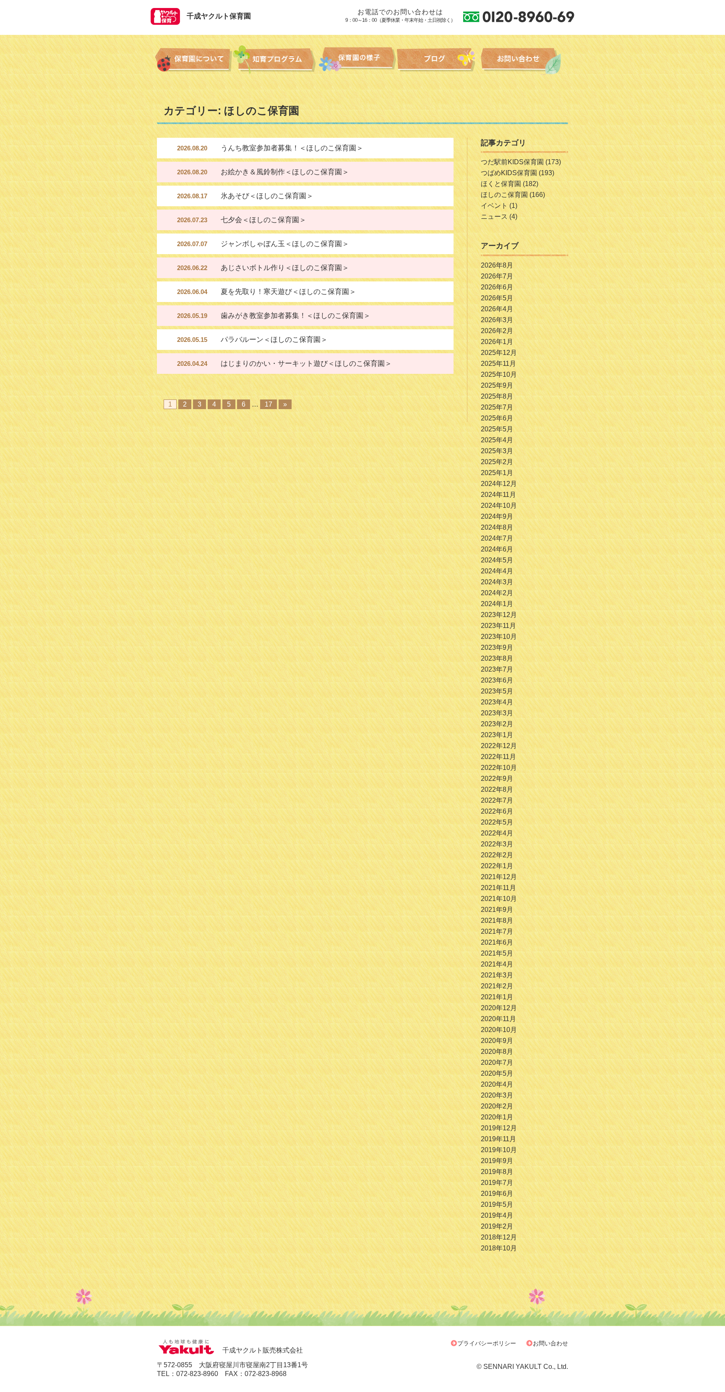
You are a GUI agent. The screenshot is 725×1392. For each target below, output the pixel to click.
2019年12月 (499, 1128)
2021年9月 (497, 909)
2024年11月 (498, 494)
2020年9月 (497, 1040)
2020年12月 (499, 1007)
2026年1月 (497, 341)
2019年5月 (497, 1204)
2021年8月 (497, 920)
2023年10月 (499, 636)
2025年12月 (499, 352)
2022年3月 (497, 844)
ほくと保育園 (501, 183)
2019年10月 (499, 1149)
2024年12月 (499, 483)
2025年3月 (497, 450)
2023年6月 (497, 680)
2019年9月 (497, 1160)
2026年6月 (497, 287)
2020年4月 (497, 1084)
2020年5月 (497, 1073)
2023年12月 (499, 614)
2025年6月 (497, 418)
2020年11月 (498, 1018)
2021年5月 (497, 953)
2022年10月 (499, 767)
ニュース (494, 216)
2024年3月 (497, 582)
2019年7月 (497, 1182)
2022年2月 (497, 855)
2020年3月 (497, 1095)
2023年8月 (497, 658)
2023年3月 (497, 713)
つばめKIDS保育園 (509, 172)
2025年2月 (497, 461)
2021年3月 (497, 975)
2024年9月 (497, 516)
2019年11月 (498, 1138)
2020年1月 (497, 1117)
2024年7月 (497, 538)
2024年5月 (497, 560)
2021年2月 (497, 986)
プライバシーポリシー (486, 1343)
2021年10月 (499, 898)
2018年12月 (499, 1237)
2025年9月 (497, 385)
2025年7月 (497, 407)
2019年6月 (497, 1193)
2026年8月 (497, 265)
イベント (494, 205)
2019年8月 (497, 1171)
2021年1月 (497, 997)
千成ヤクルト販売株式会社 (262, 1350)
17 (268, 404)
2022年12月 (499, 745)
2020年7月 (497, 1062)
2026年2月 (497, 330)
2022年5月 (497, 822)
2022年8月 (497, 789)
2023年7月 (497, 669)
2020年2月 (497, 1106)
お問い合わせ (550, 1343)
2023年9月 (497, 647)
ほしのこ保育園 (504, 194)
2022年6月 (497, 811)
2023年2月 (497, 724)
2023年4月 (497, 702)
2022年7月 (497, 800)
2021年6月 (497, 942)
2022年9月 (497, 778)
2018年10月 (499, 1248)
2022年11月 (498, 756)
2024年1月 (497, 603)
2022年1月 (497, 865)
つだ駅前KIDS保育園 (512, 161)
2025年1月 (497, 472)
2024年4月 (497, 571)
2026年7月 (497, 276)
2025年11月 (498, 363)
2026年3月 (497, 319)
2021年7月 (497, 931)
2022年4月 (497, 833)
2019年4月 (497, 1215)
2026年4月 (497, 309)
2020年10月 (499, 1029)
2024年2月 (497, 592)
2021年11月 (498, 887)
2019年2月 (497, 1226)
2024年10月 (499, 505)
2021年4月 (497, 964)
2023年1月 (497, 734)
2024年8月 (497, 527)
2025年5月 (497, 429)
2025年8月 (497, 396)
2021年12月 (499, 876)
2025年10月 (499, 374)
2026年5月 (497, 298)
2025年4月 (497, 440)
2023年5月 (497, 691)
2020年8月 (497, 1051)
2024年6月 (497, 549)
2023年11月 (498, 625)
